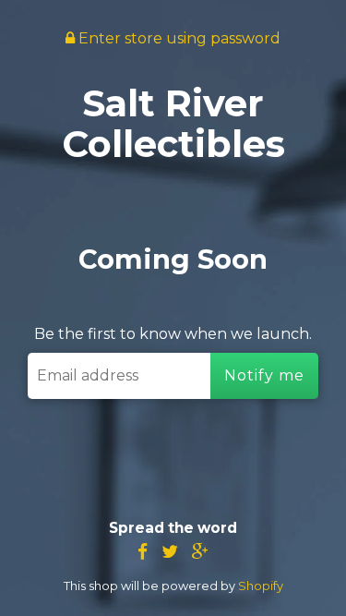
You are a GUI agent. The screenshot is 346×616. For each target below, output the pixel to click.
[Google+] (200, 551)
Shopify (260, 586)
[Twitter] (170, 551)
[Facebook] (142, 551)
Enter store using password (177, 38)
